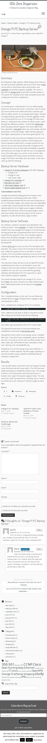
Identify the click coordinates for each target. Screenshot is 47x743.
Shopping (9, 644)
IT (10, 670)
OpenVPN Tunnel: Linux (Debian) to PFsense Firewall (32, 411)
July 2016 (9, 621)
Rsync (44, 84)
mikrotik (28, 671)
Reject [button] (29, 740)
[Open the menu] (43, 13)
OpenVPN (39, 33)
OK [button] (22, 740)
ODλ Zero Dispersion (23, 3)
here (7, 282)
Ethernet (29, 667)
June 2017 (9, 615)
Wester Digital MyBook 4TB (15, 188)
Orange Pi (4, 36)
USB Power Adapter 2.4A (14, 185)
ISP (7, 671)
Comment (5, 451)
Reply (39, 530)
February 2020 (10, 609)
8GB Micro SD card (12, 183)
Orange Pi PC (15, 92)
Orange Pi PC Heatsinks (13, 180)
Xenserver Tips (6, 680)
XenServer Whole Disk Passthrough (9, 423)
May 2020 (9, 605)
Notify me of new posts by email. (15, 510)
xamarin (32, 677)
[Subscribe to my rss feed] (2, 14)
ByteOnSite (39, 124)
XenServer (9, 657)
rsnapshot (5, 90)
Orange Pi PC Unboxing (9, 409)
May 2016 (9, 627)
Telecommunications (13, 651)
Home (3, 23)
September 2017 (11, 612)
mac (19, 671)
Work (27, 677)
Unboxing (9, 654)
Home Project (12, 23)
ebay (21, 667)
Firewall (37, 668)
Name (4, 478)
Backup (28, 33)
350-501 (8, 664)
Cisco (37, 664)
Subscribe (23, 721)
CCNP (28, 664)
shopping (29, 674)
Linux (33, 33)
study (39, 673)
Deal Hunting (9, 667)
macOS (23, 671)
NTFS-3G (11, 246)
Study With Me (11, 647)
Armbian (22, 227)
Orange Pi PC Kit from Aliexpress (17, 170)
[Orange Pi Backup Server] (24, 58)
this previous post (28, 331)
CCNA (21, 665)
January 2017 (10, 618)
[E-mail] (5, 14)
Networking (9, 641)
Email (4, 488)
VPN (23, 676)
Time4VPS (17, 129)
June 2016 (9, 624)
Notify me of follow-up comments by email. (19, 506)
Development (10, 635)
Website (4, 497)
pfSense (18, 674)
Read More (37, 740)
